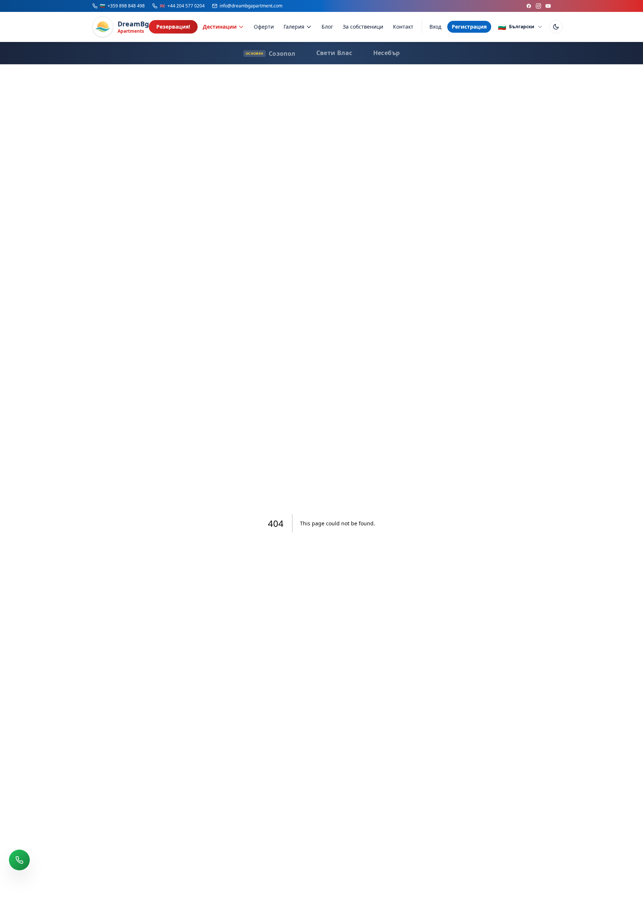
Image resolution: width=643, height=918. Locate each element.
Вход (435, 26)
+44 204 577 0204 (182, 6)
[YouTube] (548, 6)
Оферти (264, 26)
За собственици (363, 26)
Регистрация (469, 26)
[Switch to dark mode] (556, 26)
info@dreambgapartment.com (251, 6)
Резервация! (173, 26)
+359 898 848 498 (122, 6)
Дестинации (220, 26)
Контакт (403, 26)
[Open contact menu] (19, 860)
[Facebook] (528, 6)
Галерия (294, 26)
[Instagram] (538, 6)
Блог (327, 26)
